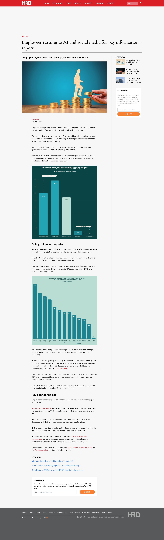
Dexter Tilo (36, 119)
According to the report (41, 408)
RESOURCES (88, 3)
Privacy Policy (86, 512)
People (31, 512)
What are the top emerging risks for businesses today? (56, 465)
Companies (24, 512)
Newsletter (52, 512)
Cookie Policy (95, 512)
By (35, 119)
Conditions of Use (61, 512)
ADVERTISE (110, 3)
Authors (45, 512)
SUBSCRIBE (99, 3)
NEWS (47, 3)
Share (40, 122)
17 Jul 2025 (34, 122)
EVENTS (68, 3)
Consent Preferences (74, 512)
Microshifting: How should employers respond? (52, 461)
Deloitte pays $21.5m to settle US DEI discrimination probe (57, 470)
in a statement (61, 368)
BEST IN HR (77, 3)
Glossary (38, 512)
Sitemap (39, 518)
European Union (41, 450)
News (27, 36)
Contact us (31, 518)
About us (24, 518)
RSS (45, 518)
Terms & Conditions (107, 512)
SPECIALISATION (57, 3)
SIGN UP (87, 492)
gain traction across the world (80, 448)
